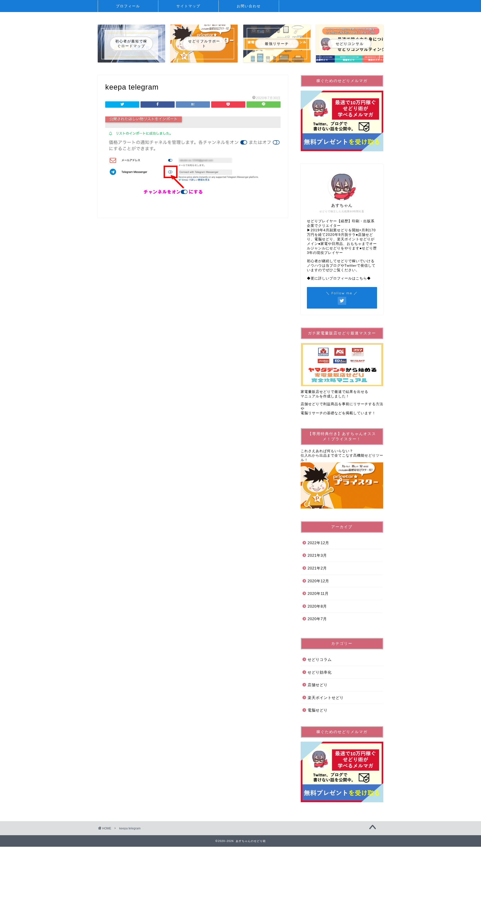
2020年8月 (317, 606)
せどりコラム (320, 659)
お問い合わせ (249, 6)
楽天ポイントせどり (326, 697)
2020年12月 (318, 581)
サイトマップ (188, 6)
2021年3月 (317, 555)
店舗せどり (318, 685)
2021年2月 (317, 568)
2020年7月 (317, 619)
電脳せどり (318, 710)
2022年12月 (318, 543)
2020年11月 (318, 593)
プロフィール (128, 6)
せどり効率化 (320, 672)
